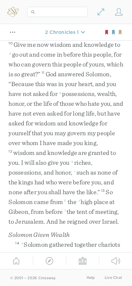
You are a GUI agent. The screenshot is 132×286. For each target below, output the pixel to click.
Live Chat (113, 277)
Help (91, 277)
